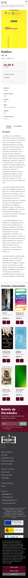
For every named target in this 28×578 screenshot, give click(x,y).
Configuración (14, 574)
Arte (16, 6)
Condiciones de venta (7, 458)
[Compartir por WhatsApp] (8, 81)
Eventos (3, 486)
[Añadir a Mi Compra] (4, 322)
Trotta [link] (6, 90)
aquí (10, 562)
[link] (8, 322)
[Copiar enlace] (14, 81)
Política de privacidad (7, 461)
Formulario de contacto (9, 503)
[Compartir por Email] (11, 81)
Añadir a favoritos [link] (9, 74)
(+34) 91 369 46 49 (7, 497)
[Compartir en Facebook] (5, 81)
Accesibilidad (5, 478)
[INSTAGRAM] (3, 446)
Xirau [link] (3, 58)
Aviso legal (4, 455)
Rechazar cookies (14, 571)
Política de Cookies (6, 464)
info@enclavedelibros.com (9, 500)
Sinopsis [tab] (8, 126)
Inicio (2, 6)
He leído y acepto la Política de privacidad (13, 427)
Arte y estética (10, 6)
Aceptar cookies (14, 567)
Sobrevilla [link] (10, 58)
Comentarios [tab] (18, 126)
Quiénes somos (5, 472)
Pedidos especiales (6, 475)
